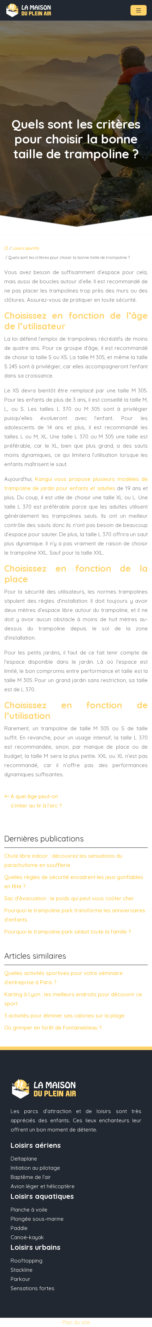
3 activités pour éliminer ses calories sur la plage (64, 1015)
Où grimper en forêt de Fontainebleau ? (52, 1027)
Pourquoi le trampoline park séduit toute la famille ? (67, 931)
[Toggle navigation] (138, 10)
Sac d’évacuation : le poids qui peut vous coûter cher (69, 898)
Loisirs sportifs (25, 248)
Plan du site (76, 1322)
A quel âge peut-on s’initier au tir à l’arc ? (36, 801)
